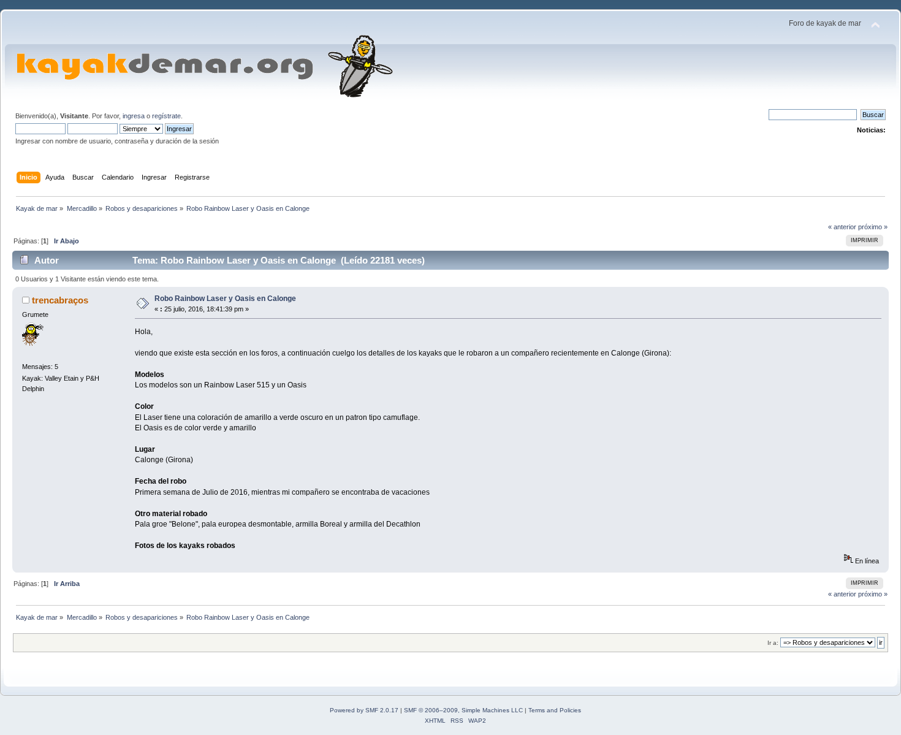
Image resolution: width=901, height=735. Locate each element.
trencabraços (60, 300)
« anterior (842, 226)
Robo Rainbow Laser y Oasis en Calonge (225, 298)
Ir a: (772, 642)
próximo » (873, 226)
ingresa (134, 116)
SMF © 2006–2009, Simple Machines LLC (463, 710)
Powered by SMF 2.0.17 (364, 710)
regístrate (166, 116)
